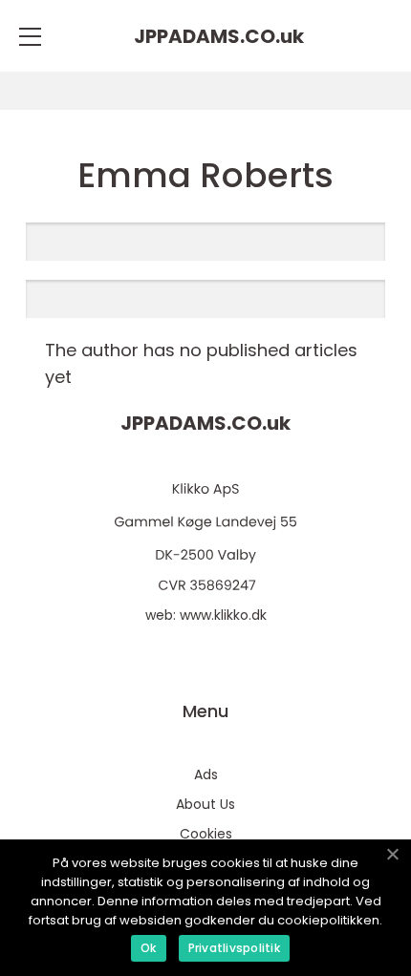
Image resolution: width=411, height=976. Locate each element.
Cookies (206, 833)
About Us (205, 804)
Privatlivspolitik (234, 948)
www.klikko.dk (223, 615)
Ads (206, 774)
